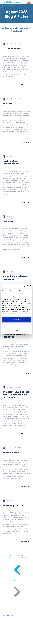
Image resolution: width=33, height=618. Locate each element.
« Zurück (11, 555)
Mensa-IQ (8, 103)
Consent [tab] (4, 290)
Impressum (10, 615)
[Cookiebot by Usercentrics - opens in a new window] (23, 286)
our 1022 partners (12, 299)
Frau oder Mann (11, 452)
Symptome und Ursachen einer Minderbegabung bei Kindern (16, 395)
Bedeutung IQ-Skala (13, 505)
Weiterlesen (25, 85)
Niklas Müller (10, 44)
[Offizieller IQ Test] (11, 2)
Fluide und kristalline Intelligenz (14, 335)
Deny (16, 330)
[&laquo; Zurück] (17, 569)
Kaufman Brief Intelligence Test (11, 162)
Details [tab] (12, 290)
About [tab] (29, 290)
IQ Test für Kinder (12, 48)
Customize (15, 325)
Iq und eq (8, 221)
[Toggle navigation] (28, 2)
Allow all (16, 319)
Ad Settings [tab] (20, 290)
